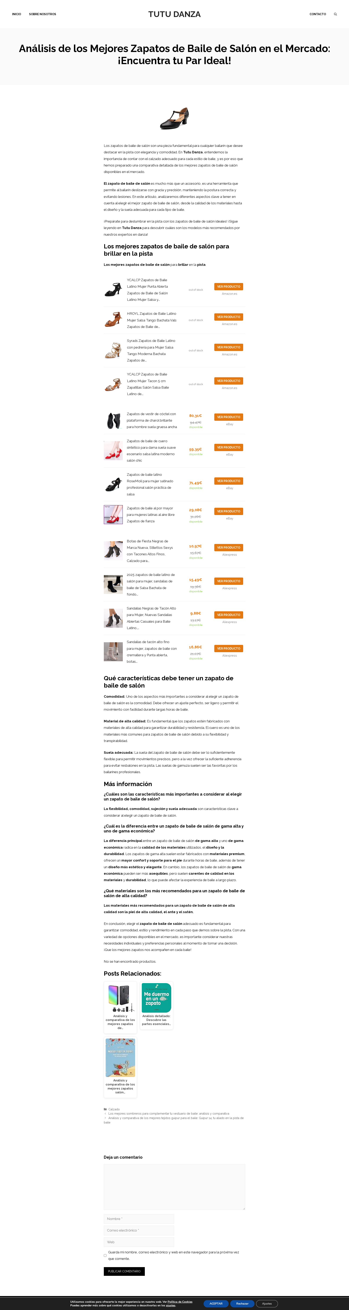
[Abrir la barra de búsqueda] (335, 14)
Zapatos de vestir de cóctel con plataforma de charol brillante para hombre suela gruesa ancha (152, 420)
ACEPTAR (216, 1304)
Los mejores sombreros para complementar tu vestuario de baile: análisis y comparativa (168, 1113)
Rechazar (242, 1304)
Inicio (16, 14)
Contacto (318, 14)
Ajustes (267, 1304)
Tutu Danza (174, 14)
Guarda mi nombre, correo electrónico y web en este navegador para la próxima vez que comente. (173, 1255)
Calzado (114, 1109)
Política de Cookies (180, 1302)
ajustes (170, 1305)
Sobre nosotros (42, 14)
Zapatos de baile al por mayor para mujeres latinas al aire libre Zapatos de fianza (151, 514)
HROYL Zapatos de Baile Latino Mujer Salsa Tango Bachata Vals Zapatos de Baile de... (152, 320)
